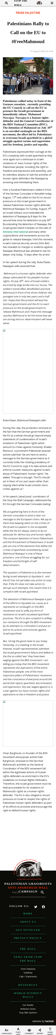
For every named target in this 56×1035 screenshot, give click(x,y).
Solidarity (28, 972)
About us (28, 922)
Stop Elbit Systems (28, 1012)
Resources (28, 985)
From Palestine (28, 13)
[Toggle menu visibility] (51, 3)
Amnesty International (15, 231)
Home (28, 913)
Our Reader (28, 1005)
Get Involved (28, 930)
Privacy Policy (28, 938)
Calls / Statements (28, 976)
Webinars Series (28, 1008)
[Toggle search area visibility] (5, 3)
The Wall (28, 949)
